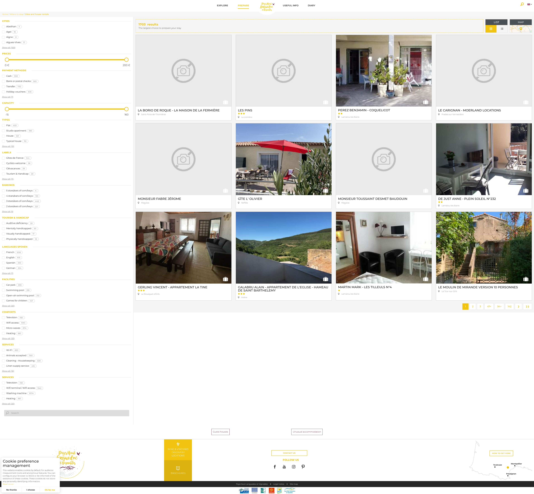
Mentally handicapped (21, 228)
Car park (14, 285)
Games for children (19, 300)
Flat (11, 125)
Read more (8, 484)
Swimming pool (17, 290)
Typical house (16, 141)
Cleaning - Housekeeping (23, 360)
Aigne (11, 37)
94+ (499, 306)
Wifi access (15, 322)
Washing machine (20, 393)
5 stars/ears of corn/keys (21, 190)
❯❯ (527, 306)
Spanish (13, 262)
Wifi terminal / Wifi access (23, 388)
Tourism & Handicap (20, 173)
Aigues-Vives (15, 42)
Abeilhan (13, 26)
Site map (294, 484)
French (13, 252)
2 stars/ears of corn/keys (22, 206)
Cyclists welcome (18, 163)
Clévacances (15, 168)
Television (14, 317)
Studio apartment (19, 130)
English (13, 257)
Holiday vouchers (18, 91)
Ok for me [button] (50, 490)
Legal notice (278, 484)
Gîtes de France (17, 158)
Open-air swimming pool (22, 295)
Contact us (289, 453)
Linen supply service (20, 366)
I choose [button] (30, 490)
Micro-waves (16, 328)
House (12, 135)
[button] (222, 6)
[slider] (7, 60)
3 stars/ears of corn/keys (22, 201)
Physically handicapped (21, 239)
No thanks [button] (11, 490)
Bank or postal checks (21, 81)
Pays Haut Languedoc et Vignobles (252, 484)
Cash (12, 76)
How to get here (501, 453)
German (13, 268)
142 (509, 306)
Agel (11, 31)
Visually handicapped (20, 233)
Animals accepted (19, 355)
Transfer (13, 86)
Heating (13, 333)
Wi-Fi (12, 350)
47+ (489, 306)
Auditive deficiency (19, 223)
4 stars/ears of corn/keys (22, 196)
